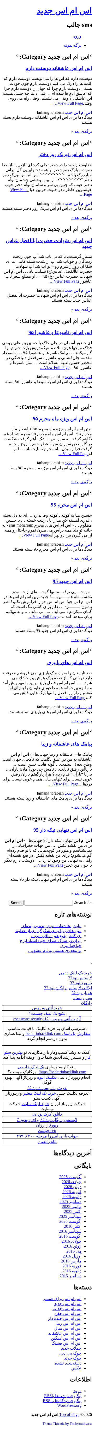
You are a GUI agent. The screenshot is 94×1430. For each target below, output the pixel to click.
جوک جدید (72, 1358)
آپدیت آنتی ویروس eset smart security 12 (47, 1019)
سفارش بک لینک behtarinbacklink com (58, 1033)
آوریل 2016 (72, 1256)
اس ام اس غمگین (66, 1338)
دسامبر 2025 (70, 1201)
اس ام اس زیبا (68, 1323)
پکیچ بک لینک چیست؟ (47, 1013)
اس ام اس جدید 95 (72, 581)
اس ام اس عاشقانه (64, 1333)
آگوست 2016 (70, 1236)
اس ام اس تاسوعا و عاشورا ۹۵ (60, 332)
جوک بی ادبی (70, 1353)
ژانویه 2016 (71, 1271)
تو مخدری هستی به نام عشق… (54, 950)
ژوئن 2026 (72, 1186)
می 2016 (73, 1251)
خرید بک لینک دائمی (75, 973)
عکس (76, 1368)
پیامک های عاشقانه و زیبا (66, 744)
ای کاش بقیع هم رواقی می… (56, 935)
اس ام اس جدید (64, 10)
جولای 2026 (71, 1181)
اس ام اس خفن (67, 1313)
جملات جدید (71, 1348)
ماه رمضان (47, 1141)
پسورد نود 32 (81, 983)
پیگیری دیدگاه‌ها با (62, 1400)
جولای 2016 (71, 1241)
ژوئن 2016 (72, 1246)
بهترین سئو (82, 998)
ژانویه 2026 (71, 1196)
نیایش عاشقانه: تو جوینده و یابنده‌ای (51, 925)
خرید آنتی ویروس (47, 1008)
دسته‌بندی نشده (68, 1363)
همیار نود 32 (82, 993)
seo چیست (47, 1130)
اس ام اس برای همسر (62, 1298)
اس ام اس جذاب (66, 1308)
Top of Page (69, 1414)
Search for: (83, 902)
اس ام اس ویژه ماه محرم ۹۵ (62, 418)
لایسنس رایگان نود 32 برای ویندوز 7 (47, 1119)
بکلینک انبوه (47, 1077)
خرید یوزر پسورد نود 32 (47, 1088)
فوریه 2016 (71, 1266)
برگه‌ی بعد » (81, 131)
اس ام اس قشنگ (66, 1343)
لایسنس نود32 (80, 978)
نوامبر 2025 (71, 1206)
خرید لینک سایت (35, 1103)
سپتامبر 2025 (70, 1216)
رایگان (86, 1002)
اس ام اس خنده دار (64, 1318)
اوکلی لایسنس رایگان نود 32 (68, 988)
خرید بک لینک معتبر (39, 1093)
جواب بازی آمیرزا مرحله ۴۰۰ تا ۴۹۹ (47, 1136)
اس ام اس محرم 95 (71, 505)
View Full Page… (68, 103)
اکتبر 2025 (72, 1211)
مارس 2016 (71, 1261)
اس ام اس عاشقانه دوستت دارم (59, 68)
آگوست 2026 (70, 1177)
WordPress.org (69, 1405)
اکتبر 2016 (72, 1226)
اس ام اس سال (67, 1328)
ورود (77, 36)
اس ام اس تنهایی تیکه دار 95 (62, 830)
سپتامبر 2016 (70, 1231)
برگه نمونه (72, 45)
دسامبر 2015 (70, 1276)
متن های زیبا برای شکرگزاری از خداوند (48, 930)
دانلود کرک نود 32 (47, 1114)
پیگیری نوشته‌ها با (62, 1395)
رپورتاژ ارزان (47, 1125)
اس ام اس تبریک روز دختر (65, 154)
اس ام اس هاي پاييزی (69, 662)
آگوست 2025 (70, 1221)
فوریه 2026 (71, 1191)
